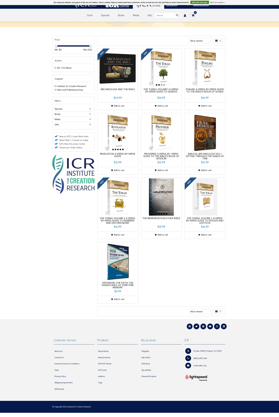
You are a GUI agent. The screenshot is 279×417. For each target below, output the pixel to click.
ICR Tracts (102, 370)
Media (136, 15)
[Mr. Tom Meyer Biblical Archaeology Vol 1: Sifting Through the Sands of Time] (204, 132)
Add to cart (119, 106)
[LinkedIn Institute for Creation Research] (224, 326)
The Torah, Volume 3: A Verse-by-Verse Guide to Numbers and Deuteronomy (118, 220)
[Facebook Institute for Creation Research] (190, 326)
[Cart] (193, 15)
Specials (105, 15)
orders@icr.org (199, 365)
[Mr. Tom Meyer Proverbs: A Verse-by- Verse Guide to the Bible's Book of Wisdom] (161, 132)
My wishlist (146, 370)
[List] (220, 40)
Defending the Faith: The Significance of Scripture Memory (118, 285)
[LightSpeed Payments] (205, 378)
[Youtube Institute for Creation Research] (210, 326)
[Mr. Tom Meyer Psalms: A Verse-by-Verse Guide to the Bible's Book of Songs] (204, 68)
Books (121, 15)
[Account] (185, 15)
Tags (100, 382)
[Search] (177, 15)
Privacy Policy (60, 376)
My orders (146, 357)
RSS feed (146, 363)
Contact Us (59, 357)
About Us (58, 351)
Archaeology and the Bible (118, 89)
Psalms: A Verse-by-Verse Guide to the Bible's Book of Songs (205, 90)
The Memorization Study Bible (161, 218)
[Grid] (216, 40)
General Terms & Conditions (66, 363)
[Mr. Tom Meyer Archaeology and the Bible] (117, 68)
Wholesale (59, 389)
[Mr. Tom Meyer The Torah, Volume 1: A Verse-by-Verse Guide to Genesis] (161, 68)
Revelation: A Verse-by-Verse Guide (117, 155)
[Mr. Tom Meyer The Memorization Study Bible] (161, 197)
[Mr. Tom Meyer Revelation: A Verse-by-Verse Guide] (117, 132)
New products (104, 357)
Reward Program (149, 376)
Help (56, 370)
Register (145, 351)
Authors (101, 376)
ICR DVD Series (105, 363)
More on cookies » (217, 2)
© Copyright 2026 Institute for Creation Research (71, 407)
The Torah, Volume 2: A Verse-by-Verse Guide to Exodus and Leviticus (204, 220)
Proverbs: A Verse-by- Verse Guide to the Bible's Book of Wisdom (161, 156)
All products (103, 351)
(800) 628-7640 (200, 358)
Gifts (149, 15)
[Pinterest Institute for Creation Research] (203, 326)
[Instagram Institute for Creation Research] (217, 326)
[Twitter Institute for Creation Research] (196, 326)
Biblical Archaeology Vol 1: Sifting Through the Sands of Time (205, 156)
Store (90, 15)
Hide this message (199, 2)
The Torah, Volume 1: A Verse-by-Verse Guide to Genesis (161, 90)
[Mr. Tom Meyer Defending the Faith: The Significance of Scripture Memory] (117, 261)
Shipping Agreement (63, 382)
